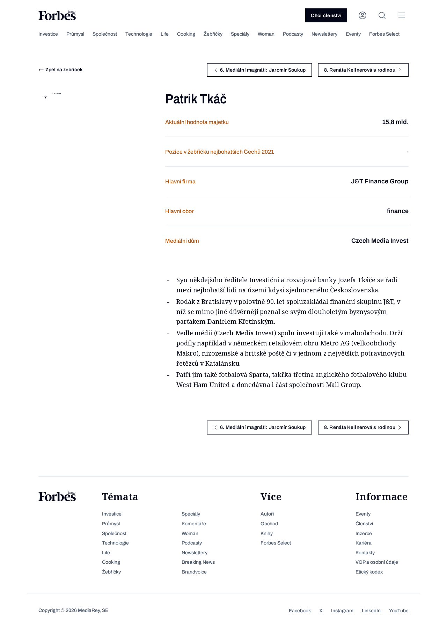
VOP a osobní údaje (377, 562)
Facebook (300, 610)
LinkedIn (371, 610)
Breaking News (198, 562)
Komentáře (194, 523)
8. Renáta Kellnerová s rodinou (359, 70)
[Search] (382, 15)
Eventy (353, 34)
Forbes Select (384, 34)
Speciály (240, 34)
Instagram (342, 610)
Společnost (105, 34)
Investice (48, 34)
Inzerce (364, 533)
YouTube (399, 610)
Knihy (267, 533)
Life (165, 34)
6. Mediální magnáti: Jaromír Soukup (263, 70)
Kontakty (365, 552)
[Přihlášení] (362, 15)
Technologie (138, 34)
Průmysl (75, 34)
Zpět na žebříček (64, 69)
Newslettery (324, 34)
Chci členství (326, 15)
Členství (364, 523)
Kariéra (364, 543)
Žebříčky (213, 34)
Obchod (269, 523)
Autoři (267, 514)
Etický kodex (369, 572)
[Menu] (402, 15)
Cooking (186, 34)
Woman (266, 34)
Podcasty (293, 34)
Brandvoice (194, 572)
